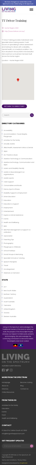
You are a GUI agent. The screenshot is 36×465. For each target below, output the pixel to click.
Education (7, 200)
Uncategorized (9, 269)
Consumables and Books (13, 185)
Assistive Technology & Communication (18, 159)
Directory (5, 389)
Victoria (6, 313)
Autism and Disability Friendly (14, 168)
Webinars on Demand (11, 273)
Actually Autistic (9, 144)
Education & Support (11, 204)
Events (6, 219)
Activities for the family (12, 140)
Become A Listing (26, 382)
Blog (21, 386)
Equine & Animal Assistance (13, 215)
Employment (8, 208)
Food (4, 415)
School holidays (9, 251)
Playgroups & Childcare (12, 247)
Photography (8, 243)
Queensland (8, 298)
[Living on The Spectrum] (9, 10)
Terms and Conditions (9, 460)
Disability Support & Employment (15, 193)
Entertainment (9, 211)
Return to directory (14, 106)
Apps (5, 151)
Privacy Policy (22, 460)
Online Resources (8, 392)
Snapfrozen (24, 463)
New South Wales (10, 291)
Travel (6, 265)
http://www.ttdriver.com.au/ (15, 31)
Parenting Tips (9, 240)
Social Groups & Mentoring (13, 254)
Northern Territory (10, 294)
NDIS (5, 226)
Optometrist (8, 236)
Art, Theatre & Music (11, 155)
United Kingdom (9, 309)
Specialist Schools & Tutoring (14, 258)
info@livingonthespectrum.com (13, 434)
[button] (18, 80)
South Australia (9, 302)
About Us (5, 386)
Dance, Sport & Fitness (12, 189)
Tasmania (7, 305)
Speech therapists (10, 262)
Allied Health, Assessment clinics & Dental (18, 147)
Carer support (9, 182)
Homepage (6, 382)
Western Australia (10, 316)
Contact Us (24, 389)
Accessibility (8, 130)
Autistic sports (9, 178)
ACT (5, 287)
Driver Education (9, 197)
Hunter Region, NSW (11, 28)
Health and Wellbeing (11, 222)
